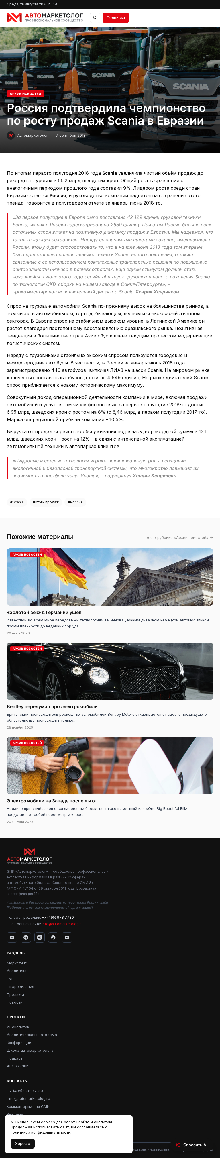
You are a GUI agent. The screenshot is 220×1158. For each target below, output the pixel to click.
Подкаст (14, 1058)
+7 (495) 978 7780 (58, 917)
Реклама (15, 1114)
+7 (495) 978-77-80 (25, 1090)
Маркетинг (17, 963)
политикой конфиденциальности (40, 1132)
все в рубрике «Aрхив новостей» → (179, 537)
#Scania (17, 502)
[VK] (39, 937)
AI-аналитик (18, 1026)
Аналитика (17, 970)
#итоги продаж (46, 502)
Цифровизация (20, 986)
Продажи (15, 994)
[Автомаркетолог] (45, 17)
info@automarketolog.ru (62, 924)
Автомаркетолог (32, 135)
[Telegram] (26, 937)
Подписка (116, 17)
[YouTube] (12, 937)
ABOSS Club (18, 1066)
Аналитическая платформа (32, 1034)
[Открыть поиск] (95, 18)
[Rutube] (67, 937)
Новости (15, 1002)
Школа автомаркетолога (30, 1050)
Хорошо (22, 1143)
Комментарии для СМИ (28, 1106)
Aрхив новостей (25, 94)
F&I (9, 978)
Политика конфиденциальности (149, 1149)
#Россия (75, 502)
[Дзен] (53, 937)
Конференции (19, 1042)
